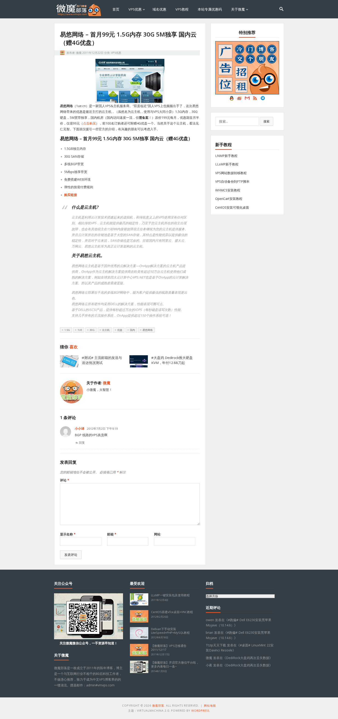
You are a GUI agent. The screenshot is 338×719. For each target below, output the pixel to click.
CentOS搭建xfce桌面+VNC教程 (172, 612)
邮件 (247, 99)
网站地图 (210, 706)
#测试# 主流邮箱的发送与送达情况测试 (102, 360)
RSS (255, 99)
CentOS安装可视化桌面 (232, 207)
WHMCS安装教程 (227, 190)
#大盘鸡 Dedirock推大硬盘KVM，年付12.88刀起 (172, 360)
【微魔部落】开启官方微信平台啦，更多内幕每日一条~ (175, 664)
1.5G (67, 330)
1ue (79, 330)
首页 (115, 9)
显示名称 (68, 534)
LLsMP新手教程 (226, 164)
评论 (64, 480)
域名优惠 (159, 9)
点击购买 (89, 123)
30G (92, 330)
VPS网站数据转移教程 (231, 173)
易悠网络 (148, 330)
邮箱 (111, 534)
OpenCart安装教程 (228, 198)
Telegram (262, 99)
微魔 (79, 53)
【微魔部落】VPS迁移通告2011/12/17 (168, 648)
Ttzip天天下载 (216, 645)
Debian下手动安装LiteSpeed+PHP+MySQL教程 (170, 631)
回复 (82, 442)
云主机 (106, 330)
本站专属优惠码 (210, 9)
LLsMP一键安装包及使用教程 (170, 595)
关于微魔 (238, 9)
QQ (231, 99)
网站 (157, 534)
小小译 (79, 428)
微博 (239, 99)
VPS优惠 (135, 9)
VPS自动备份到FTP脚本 (232, 181)
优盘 (119, 330)
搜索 (266, 121)
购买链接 (70, 195)
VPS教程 (182, 9)
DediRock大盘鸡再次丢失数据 (247, 658)
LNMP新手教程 (226, 155)
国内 (132, 330)
